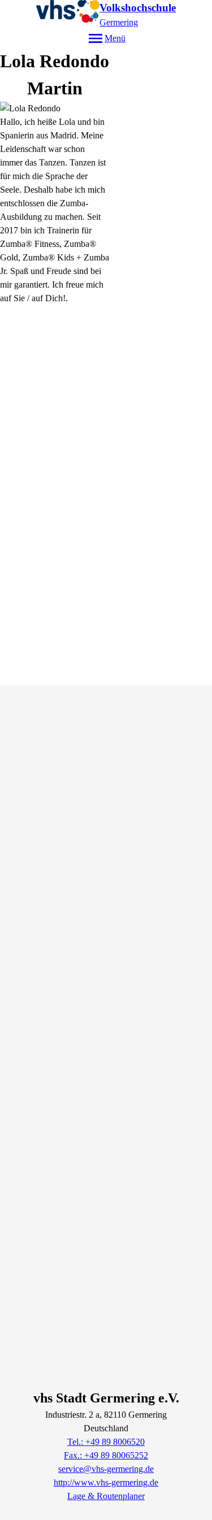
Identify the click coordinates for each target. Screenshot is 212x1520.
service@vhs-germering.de (106, 1469)
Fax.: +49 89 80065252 (106, 1455)
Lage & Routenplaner (106, 1496)
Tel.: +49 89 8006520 (106, 1442)
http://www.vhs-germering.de (106, 1482)
